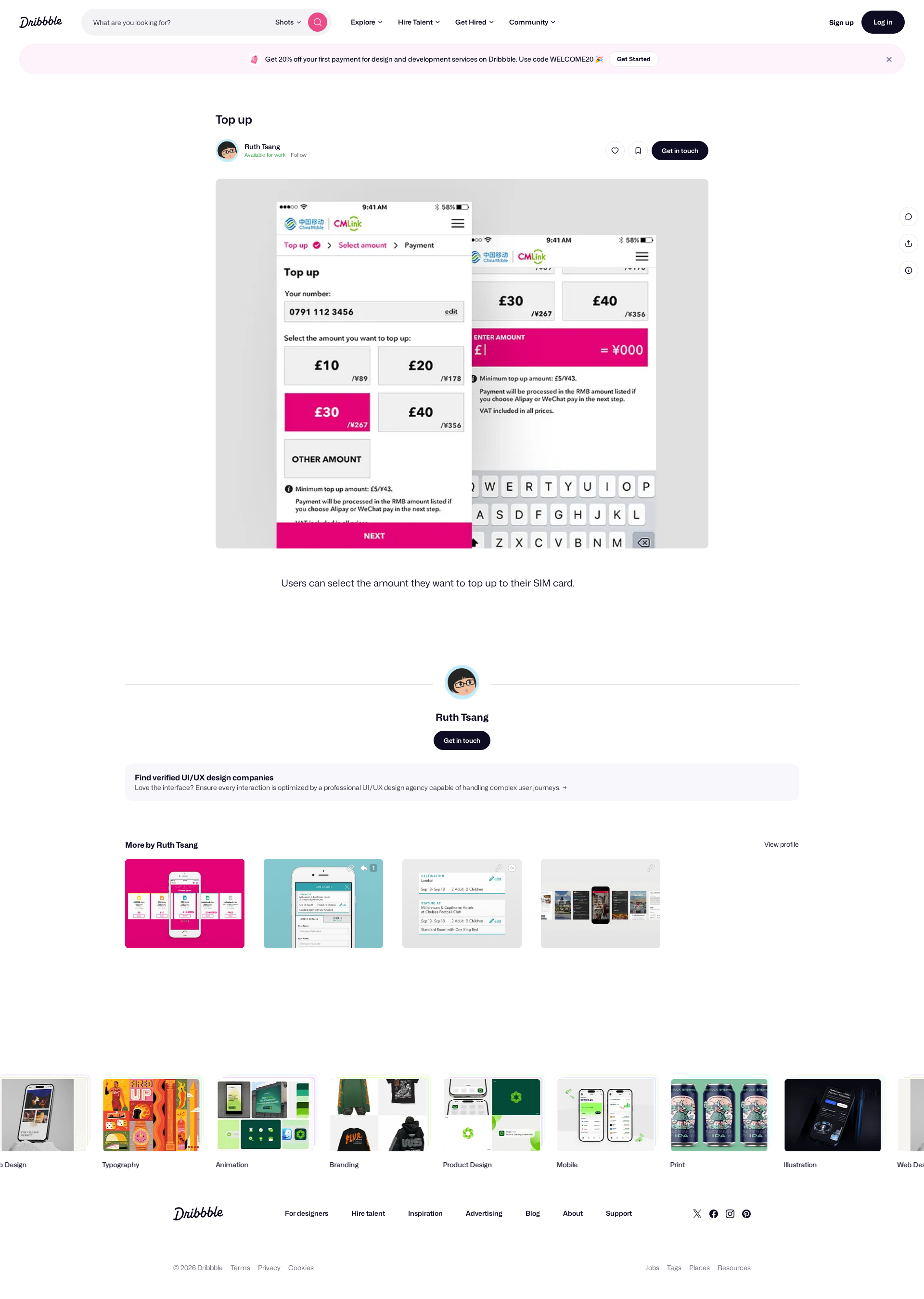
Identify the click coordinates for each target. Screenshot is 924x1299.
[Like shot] (615, 150)
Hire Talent (415, 22)
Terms (240, 1267)
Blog (533, 1213)
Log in (883, 22)
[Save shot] (638, 150)
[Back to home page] (40, 22)
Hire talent (368, 1213)
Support (619, 1213)
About (573, 1213)
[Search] (317, 22)
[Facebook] (713, 1213)
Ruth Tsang (262, 146)
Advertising (484, 1213)
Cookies (301, 1267)
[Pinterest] (746, 1213)
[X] (697, 1213)
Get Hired (471, 22)
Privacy (269, 1267)
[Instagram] (730, 1213)
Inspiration (425, 1213)
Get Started (634, 59)
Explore (363, 22)
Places (699, 1267)
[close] (889, 59)
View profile (781, 844)
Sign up (841, 22)
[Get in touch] (188, 930)
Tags (674, 1267)
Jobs (652, 1267)
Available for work (265, 155)
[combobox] (176, 22)
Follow (299, 155)
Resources (734, 1267)
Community (528, 22)
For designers (306, 1213)
